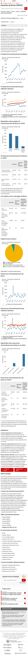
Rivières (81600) (6, 517)
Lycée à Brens (6, 547)
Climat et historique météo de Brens (11, 541)
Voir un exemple (22, 582)
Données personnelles (19, 634)
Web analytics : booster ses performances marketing (9, 598)
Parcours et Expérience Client (10, 603)
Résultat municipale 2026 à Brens (11, 565)
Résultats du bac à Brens (8, 567)
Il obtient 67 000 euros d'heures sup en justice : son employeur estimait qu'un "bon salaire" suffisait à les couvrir (13, 624)
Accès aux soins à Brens (8, 555)
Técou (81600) (6, 523)
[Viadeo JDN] (20, 650)
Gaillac (13, 11)
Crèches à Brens (6, 549)
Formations (6, 588)
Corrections (7, 637)
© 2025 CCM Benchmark (14, 638)
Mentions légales (13, 637)
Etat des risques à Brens (8, 553)
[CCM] (20, 645)
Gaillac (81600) (6, 519)
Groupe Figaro (21, 637)
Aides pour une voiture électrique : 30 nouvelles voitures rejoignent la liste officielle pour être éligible (13, 616)
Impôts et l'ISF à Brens (8, 539)
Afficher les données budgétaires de (10, 18)
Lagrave (17, 11)
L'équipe (13, 633)
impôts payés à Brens (15, 271)
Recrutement (11, 634)
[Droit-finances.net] (20, 648)
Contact (6, 634)
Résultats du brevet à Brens (9, 569)
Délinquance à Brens (7, 557)
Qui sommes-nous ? (7, 633)
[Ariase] (7, 653)
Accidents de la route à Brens (10, 543)
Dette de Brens (6, 470)
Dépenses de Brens (19, 470)
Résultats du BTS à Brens (8, 571)
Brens (17, 3)
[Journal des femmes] (7, 645)
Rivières (8, 11)
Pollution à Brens (6, 559)
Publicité (23, 633)
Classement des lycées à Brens (10, 545)
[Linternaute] (7, 647)
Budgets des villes (7, 3)
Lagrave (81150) (6, 521)
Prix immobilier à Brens (8, 537)
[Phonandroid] (20, 653)
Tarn (14, 3)
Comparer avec (5, 21)
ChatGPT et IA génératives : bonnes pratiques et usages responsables (11, 593)
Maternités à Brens (7, 551)
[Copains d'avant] (7, 650)
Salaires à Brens (6, 535)
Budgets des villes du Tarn (9, 527)
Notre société (18, 633)
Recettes (3, 25)
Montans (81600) (6, 525)
